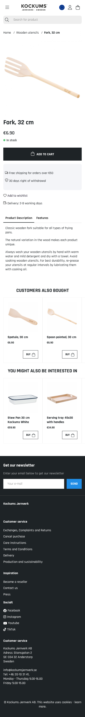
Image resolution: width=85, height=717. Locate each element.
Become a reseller (15, 582)
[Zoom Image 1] (42, 79)
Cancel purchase (14, 536)
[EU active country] (62, 7)
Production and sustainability (22, 562)
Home (7, 33)
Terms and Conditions (17, 549)
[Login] (70, 7)
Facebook (14, 610)
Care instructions (14, 543)
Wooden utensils (27, 33)
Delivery (8, 555)
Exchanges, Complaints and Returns (27, 530)
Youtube (13, 623)
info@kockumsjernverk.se (20, 670)
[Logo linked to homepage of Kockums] (34, 7)
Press (7, 594)
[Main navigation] (7, 7)
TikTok (11, 629)
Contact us (10, 588)
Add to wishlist (17, 196)
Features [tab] (42, 218)
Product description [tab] (18, 218)
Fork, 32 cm (52, 33)
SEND (74, 484)
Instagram (14, 617)
